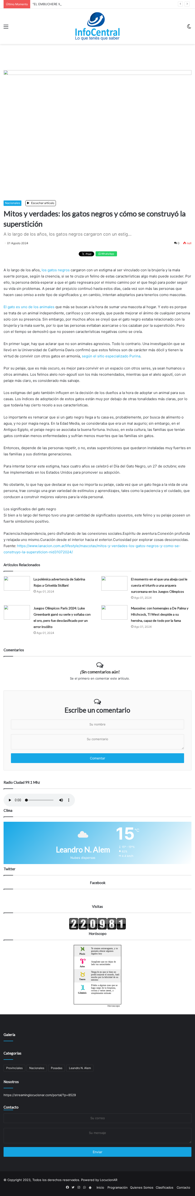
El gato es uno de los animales (29, 307)
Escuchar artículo (42, 203)
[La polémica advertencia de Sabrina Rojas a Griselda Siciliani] (17, 583)
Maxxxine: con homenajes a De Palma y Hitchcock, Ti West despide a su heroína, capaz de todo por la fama (159, 614)
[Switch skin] (189, 28)
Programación (117, 1187)
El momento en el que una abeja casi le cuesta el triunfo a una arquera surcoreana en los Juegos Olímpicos (159, 585)
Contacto (11, 1107)
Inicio (100, 1187)
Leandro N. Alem (80, 1068)
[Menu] (6, 28)
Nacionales (12, 203)
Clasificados (164, 1187)
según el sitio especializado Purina (111, 356)
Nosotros (11, 1081)
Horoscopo (113, 1005)
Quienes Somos (141, 1187)
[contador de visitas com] (97, 928)
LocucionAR (108, 1180)
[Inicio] (97, 26)
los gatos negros (56, 270)
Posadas (56, 1068)
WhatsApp (107, 253)
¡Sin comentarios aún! (100, 671)
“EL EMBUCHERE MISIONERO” (55, 4)
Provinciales (14, 1068)
